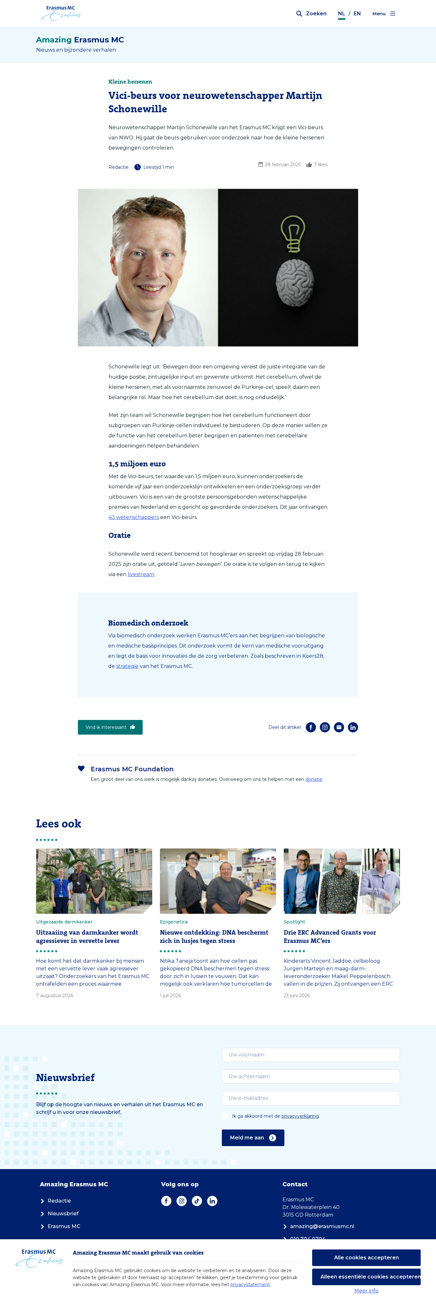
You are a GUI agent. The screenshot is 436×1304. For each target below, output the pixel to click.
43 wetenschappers (134, 517)
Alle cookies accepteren (366, 1258)
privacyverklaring (300, 1116)
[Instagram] (325, 727)
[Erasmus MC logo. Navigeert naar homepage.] (60, 13)
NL (341, 14)
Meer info (366, 1291)
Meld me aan (247, 1138)
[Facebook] (311, 727)
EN (357, 14)
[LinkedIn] (353, 727)
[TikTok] (197, 1201)
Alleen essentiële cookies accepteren (370, 1277)
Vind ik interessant (106, 727)
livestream (141, 574)
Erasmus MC (64, 1226)
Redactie (59, 1201)
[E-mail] (339, 727)
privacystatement (250, 1284)
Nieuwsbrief (63, 1214)
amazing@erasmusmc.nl (322, 1226)
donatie (313, 779)
